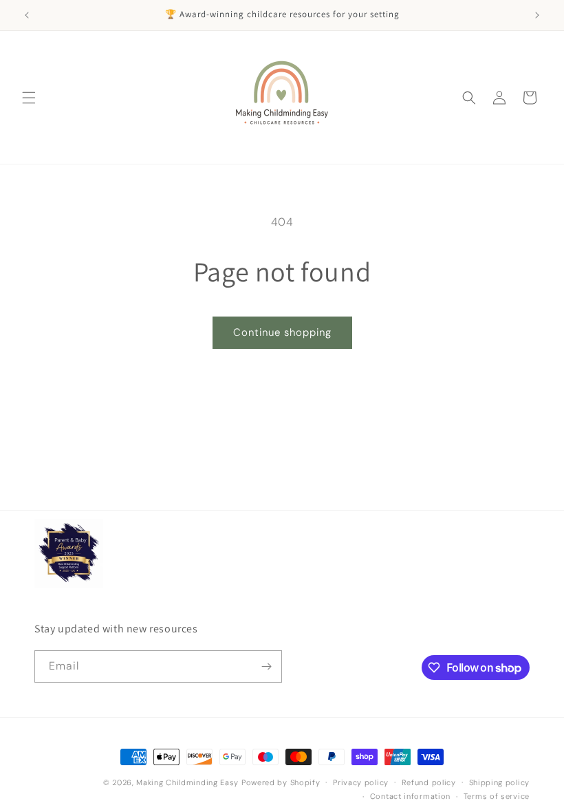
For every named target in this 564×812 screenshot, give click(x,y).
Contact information (410, 796)
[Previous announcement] (27, 15)
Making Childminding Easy (187, 782)
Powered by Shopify (281, 782)
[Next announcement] (537, 15)
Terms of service (497, 796)
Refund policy (429, 782)
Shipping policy (499, 782)
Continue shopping (282, 332)
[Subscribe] (266, 666)
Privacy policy (361, 782)
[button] (29, 98)
